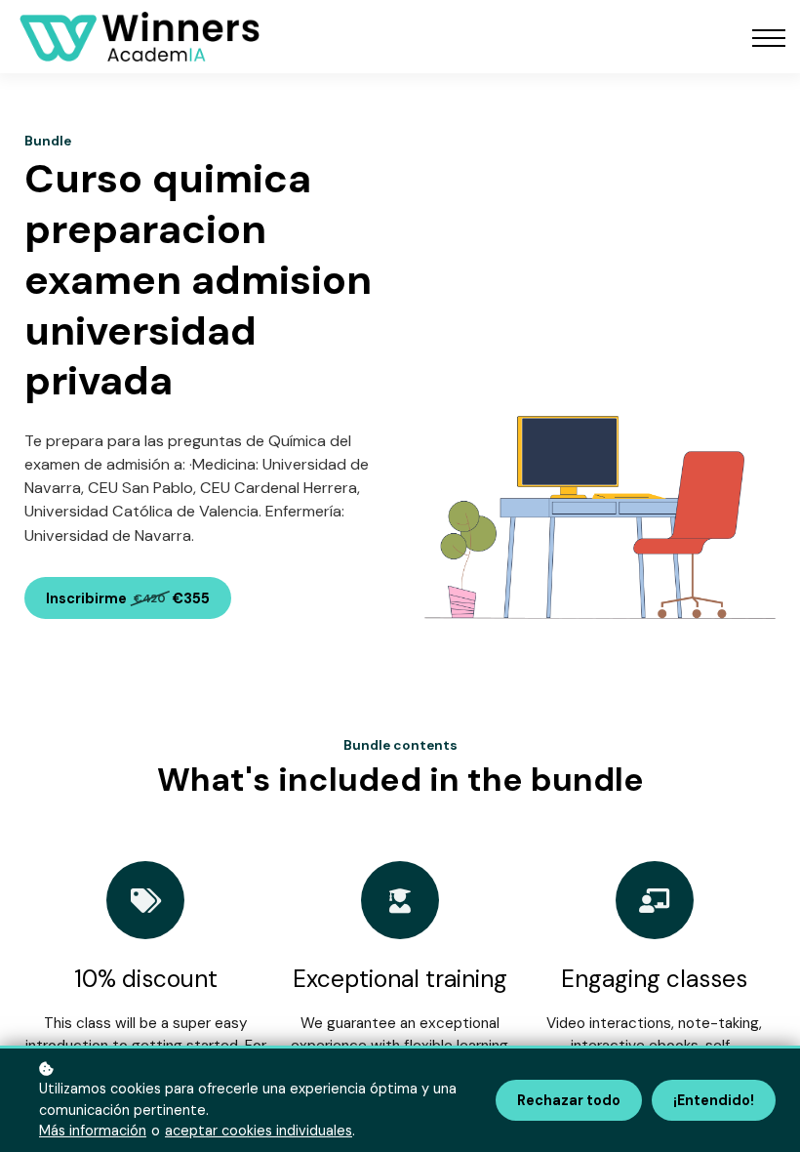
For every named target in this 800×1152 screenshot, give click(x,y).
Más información (92, 1130)
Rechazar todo (568, 1100)
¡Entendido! (713, 1100)
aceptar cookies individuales (258, 1130)
